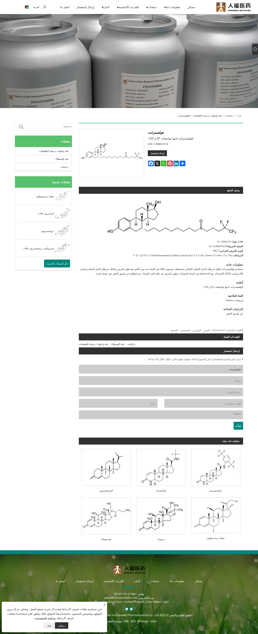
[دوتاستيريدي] (215, 466)
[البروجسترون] (106, 466)
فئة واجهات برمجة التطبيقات (207, 115)
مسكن (199, 581)
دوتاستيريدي (215, 490)
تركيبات (64, 166)
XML (126, 621)
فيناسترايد (161, 490)
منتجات (229, 115)
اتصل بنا (60, 581)
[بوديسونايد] (106, 515)
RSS (133, 621)
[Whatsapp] (126, 609)
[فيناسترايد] (161, 466)
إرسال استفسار (157, 153)
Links (153, 621)
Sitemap (143, 621)
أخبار (137, 581)
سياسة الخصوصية (111, 621)
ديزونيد (160, 539)
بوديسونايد (106, 539)
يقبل (49, 625)
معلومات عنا (177, 581)
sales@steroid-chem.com (120, 598)
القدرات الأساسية (114, 581)
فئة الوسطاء (62, 158)
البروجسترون (106, 490)
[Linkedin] (131, 609)
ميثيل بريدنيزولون (216, 537)
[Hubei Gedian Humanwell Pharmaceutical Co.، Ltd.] (233, 6)
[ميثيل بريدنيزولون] (215, 514)
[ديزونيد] (161, 515)
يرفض (61, 625)
